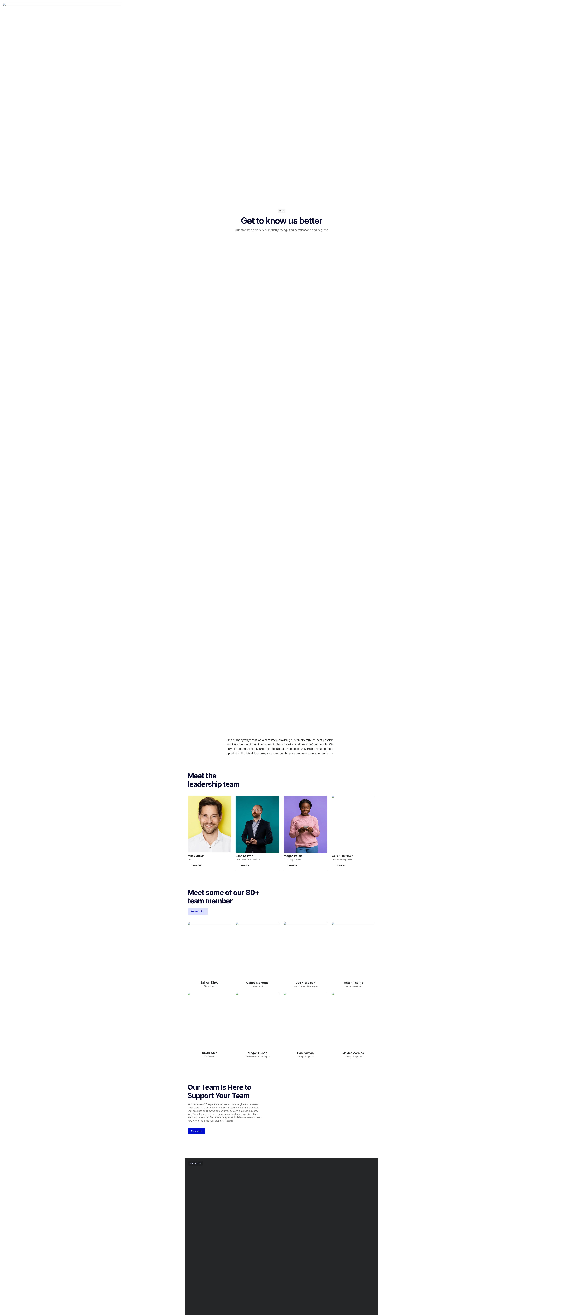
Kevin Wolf (209, 1053)
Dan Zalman (305, 1053)
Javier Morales (353, 1053)
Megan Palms (293, 856)
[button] (209, 867)
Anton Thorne (353, 982)
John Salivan (244, 856)
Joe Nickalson (305, 982)
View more (196, 865)
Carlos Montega (257, 982)
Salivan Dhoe (209, 982)
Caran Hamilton (342, 856)
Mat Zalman (196, 856)
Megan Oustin (257, 1053)
